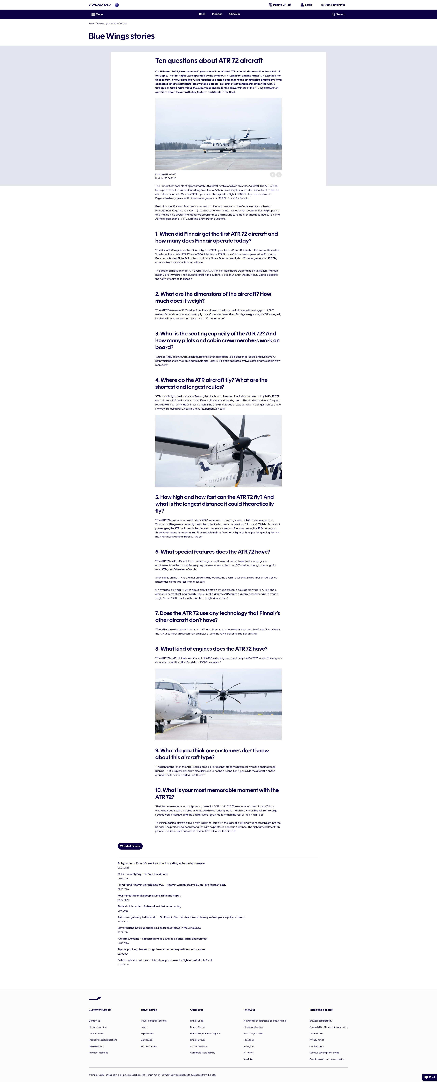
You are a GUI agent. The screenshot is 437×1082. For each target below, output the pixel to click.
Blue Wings (103, 23)
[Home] (100, 5)
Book (202, 14)
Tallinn (178, 404)
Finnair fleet (167, 186)
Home (92, 23)
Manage (217, 14)
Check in (234, 14)
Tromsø (170, 408)
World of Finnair (119, 23)
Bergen (209, 408)
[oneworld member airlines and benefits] (117, 5)
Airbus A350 (170, 598)
